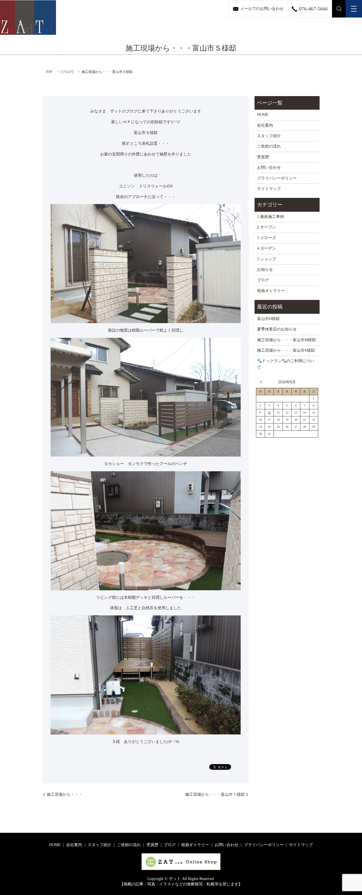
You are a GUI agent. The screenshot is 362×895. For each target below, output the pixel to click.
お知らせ (265, 269)
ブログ (67, 72)
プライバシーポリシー (277, 178)
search (339, 9)
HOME (263, 115)
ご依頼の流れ (269, 146)
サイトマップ (269, 189)
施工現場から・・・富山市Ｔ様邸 (215, 794)
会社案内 (265, 125)
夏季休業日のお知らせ (277, 329)
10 (269, 412)
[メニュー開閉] (354, 9)
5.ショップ (266, 259)
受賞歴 (263, 157)
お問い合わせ (269, 167)
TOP (49, 72)
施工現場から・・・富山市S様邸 (286, 350)
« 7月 (262, 381)
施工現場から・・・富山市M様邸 (286, 340)
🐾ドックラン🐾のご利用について (285, 364)
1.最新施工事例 (270, 217)
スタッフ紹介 (269, 136)
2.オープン (266, 227)
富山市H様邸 (268, 319)
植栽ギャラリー (271, 291)
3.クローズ (266, 238)
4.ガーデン (266, 248)
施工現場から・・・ (64, 794)
